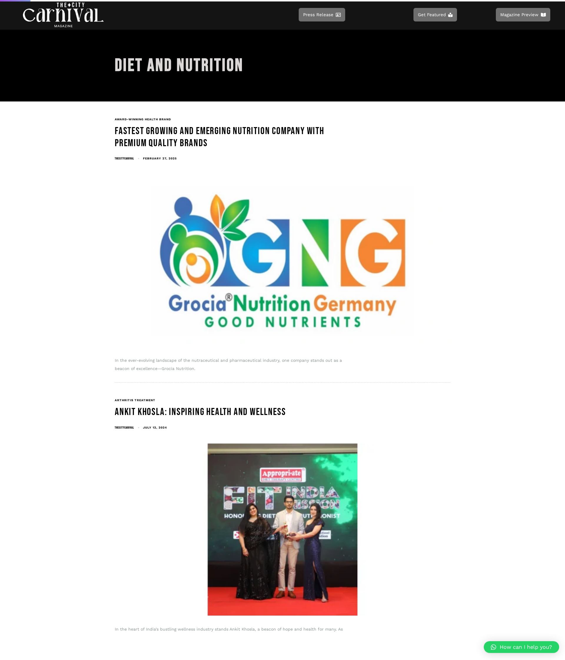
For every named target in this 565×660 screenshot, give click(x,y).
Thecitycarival (124, 158)
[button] (521, 647)
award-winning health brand (143, 119)
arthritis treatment (135, 400)
